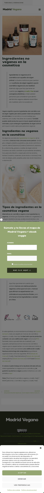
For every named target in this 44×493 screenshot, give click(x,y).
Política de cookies (13, 490)
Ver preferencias (22, 485)
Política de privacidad (29, 490)
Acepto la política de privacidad (23, 264)
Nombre (10, 243)
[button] (40, 448)
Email (9, 254)
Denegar (22, 479)
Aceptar (22, 473)
